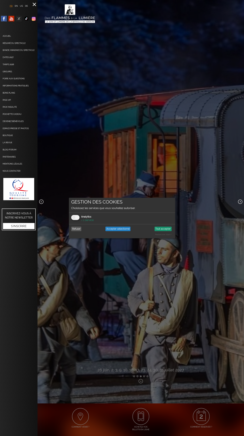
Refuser (76, 228)
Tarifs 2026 (8, 64)
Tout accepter (163, 228)
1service (87, 220)
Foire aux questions (14, 78)
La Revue (7, 142)
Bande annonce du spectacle (19, 50)
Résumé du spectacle (14, 43)
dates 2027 (8, 57)
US (21, 6)
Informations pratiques (16, 86)
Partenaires (9, 157)
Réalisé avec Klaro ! (163, 234)
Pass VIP (7, 100)
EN (16, 6)
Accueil (7, 36)
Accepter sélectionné (118, 228)
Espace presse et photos (16, 128)
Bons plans (9, 93)
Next (240, 202)
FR (11, 6)
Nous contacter (11, 171)
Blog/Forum (9, 150)
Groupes (7, 71)
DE (26, 6)
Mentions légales (12, 164)
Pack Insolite (10, 107)
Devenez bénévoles (13, 121)
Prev (41, 202)
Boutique (8, 135)
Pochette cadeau (12, 114)
